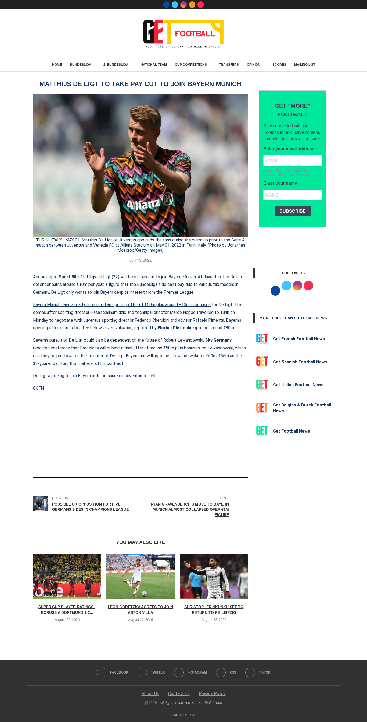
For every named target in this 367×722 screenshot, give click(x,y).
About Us (150, 693)
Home (57, 64)
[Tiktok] (200, 4)
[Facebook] (166, 4)
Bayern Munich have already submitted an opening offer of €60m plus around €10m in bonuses (122, 304)
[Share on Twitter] (142, 462)
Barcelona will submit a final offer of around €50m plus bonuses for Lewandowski (156, 348)
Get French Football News (299, 338)
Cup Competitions (191, 64)
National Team (154, 64)
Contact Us (179, 693)
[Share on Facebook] (132, 462)
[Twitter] (175, 4)
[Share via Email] (160, 462)
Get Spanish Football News (300, 361)
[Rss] (192, 4)
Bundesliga (80, 64)
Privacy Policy (212, 693)
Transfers (229, 64)
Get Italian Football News (298, 384)
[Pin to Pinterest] (151, 462)
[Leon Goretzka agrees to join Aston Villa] (140, 576)
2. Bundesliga (115, 64)
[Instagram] (183, 4)
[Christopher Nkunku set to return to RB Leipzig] (214, 576)
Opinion (253, 64)
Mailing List (304, 64)
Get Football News (291, 431)
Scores (279, 64)
